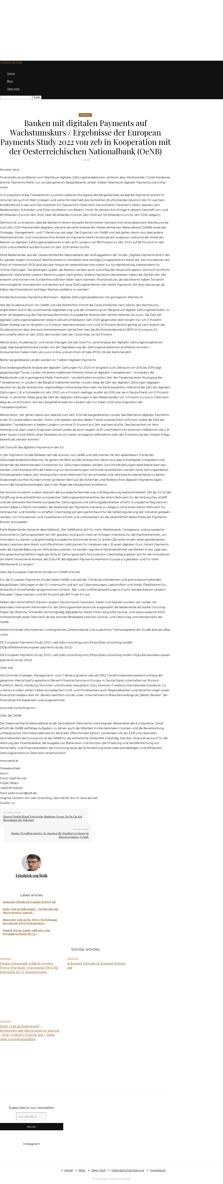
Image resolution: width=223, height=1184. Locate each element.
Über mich (13, 89)
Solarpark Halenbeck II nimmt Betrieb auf (29, 902)
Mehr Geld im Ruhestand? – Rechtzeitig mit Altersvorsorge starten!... (30, 910)
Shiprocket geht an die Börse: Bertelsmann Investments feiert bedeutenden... (30, 921)
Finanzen (85, 115)
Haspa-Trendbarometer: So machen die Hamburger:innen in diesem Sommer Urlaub (50, 835)
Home (11, 73)
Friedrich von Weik (31, 875)
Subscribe (31, 1126)
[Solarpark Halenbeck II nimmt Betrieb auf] (97, 997)
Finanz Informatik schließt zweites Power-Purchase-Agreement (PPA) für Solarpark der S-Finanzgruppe (29, 967)
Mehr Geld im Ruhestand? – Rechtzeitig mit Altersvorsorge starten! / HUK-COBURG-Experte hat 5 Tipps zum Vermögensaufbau (29, 1032)
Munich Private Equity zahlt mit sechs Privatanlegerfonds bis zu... (26, 932)
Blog (10, 81)
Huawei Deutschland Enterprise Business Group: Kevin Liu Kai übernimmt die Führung (42, 818)
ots (13, 803)
